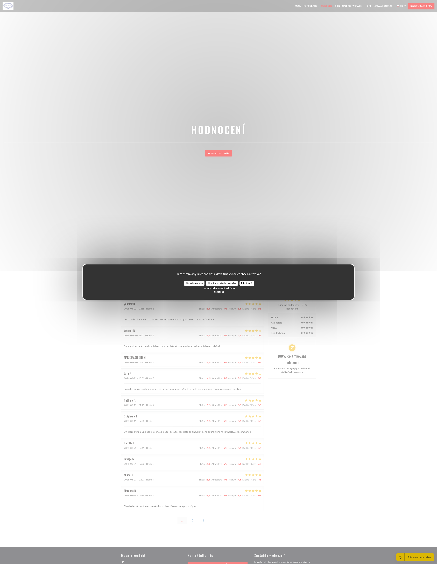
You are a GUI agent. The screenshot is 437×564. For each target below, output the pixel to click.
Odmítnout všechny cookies (222, 283)
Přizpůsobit (246, 283)
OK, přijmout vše (194, 283)
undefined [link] (219, 291)
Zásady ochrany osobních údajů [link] (219, 288)
